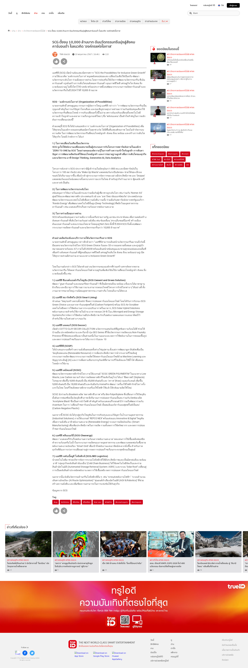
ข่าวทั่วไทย (106, 21)
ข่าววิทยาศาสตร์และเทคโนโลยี (34, 30)
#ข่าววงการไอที (157, 165)
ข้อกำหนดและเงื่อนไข (229, 645)
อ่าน (35, 13)
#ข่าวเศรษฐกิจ (12, 560)
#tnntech (185, 154)
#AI (187, 165)
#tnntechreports (122, 502)
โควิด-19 (94, 21)
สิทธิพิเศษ (26, 13)
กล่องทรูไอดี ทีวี (209, 5)
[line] (17, 653)
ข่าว (19, 30)
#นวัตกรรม (65, 502)
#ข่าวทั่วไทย (154, 560)
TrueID (16, 5)
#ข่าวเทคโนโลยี (179, 159)
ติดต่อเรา (225, 660)
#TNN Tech (156, 159)
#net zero (97, 502)
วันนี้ (10, 13)
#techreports (136, 502)
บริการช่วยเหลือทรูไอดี (159, 660)
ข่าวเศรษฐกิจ (135, 21)
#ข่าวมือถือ (179, 165)
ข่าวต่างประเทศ (151, 21)
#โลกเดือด (86, 502)
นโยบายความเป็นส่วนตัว (231, 650)
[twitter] (32, 653)
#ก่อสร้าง (108, 502)
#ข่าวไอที (167, 159)
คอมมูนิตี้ (174, 656)
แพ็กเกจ (174, 652)
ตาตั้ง (51, 13)
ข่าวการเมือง (120, 21)
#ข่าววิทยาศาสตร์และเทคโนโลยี (178, 54)
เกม (43, 13)
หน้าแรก (83, 21)
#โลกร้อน (76, 502)
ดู (16, 13)
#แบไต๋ (169, 165)
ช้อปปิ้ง (153, 652)
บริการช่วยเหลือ (227, 655)
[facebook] (25, 653)
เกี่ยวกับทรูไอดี (227, 640)
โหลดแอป (193, 5)
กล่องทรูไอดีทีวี (156, 656)
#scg (55, 502)
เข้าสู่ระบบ (233, 5)
